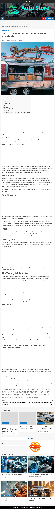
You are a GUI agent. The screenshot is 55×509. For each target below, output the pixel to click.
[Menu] (6, 18)
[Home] (3, 18)
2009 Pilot (21, 391)
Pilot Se (15, 397)
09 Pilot (32, 389)
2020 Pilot (32, 392)
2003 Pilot (37, 389)
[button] (6, 18)
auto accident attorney (13, 170)
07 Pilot (23, 389)
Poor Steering (7, 103)
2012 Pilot (37, 391)
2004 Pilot (42, 389)
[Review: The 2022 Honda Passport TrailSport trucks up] (45, 418)
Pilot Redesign (5, 397)
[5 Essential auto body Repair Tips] (14, 489)
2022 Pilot (42, 392)
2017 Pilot (15, 392)
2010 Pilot (26, 391)
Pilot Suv (20, 397)
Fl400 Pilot (4, 394)
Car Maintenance (6, 495)
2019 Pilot (26, 392)
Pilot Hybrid (33, 396)
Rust (5, 105)
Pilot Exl (28, 396)
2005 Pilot (47, 389)
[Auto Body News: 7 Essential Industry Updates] (14, 464)
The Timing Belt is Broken (9, 108)
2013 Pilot (42, 391)
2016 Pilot (10, 392)
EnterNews (32, 507)
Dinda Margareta (6, 40)
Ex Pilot (47, 392)
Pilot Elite (20, 396)
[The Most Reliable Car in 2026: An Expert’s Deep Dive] (41, 489)
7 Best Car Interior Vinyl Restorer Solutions (40, 474)
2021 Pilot (37, 392)
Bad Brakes (6, 110)
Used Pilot (36, 397)
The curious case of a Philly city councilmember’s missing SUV (14, 402)
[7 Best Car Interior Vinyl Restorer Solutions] (41, 464)
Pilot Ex (24, 396)
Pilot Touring (25, 397)
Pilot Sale (11, 397)
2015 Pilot (4, 392)
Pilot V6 (31, 397)
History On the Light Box (26, 426)
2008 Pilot (15, 391)
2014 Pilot (48, 391)
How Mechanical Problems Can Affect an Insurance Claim (17, 112)
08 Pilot (27, 389)
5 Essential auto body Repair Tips (11, 498)
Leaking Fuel (7, 107)
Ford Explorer (6, 470)
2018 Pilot (21, 392)
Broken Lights (7, 101)
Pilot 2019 (46, 394)
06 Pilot (19, 389)
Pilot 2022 (4, 396)
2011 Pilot (32, 391)
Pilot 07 (41, 394)
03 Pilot (6, 389)
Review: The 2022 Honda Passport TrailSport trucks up (45, 428)
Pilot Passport (44, 396)
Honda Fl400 (10, 394)
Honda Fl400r (17, 394)
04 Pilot (10, 389)
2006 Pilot (4, 391)
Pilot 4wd (10, 396)
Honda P (23, 394)
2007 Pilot (10, 391)
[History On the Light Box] (27, 418)
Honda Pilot (5, 30)
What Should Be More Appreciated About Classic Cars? (41, 402)
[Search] (41, 18)
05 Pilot (14, 389)
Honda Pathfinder (29, 394)
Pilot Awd (15, 396)
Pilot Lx (38, 396)
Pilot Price (50, 396)
